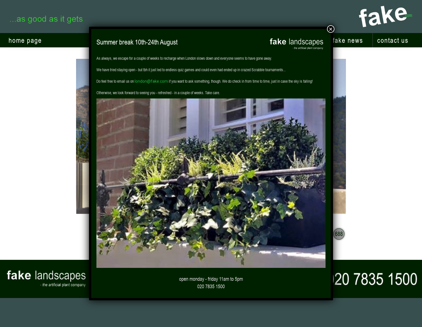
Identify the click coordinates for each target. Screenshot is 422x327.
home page (25, 40)
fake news (348, 40)
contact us (393, 40)
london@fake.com (151, 81)
